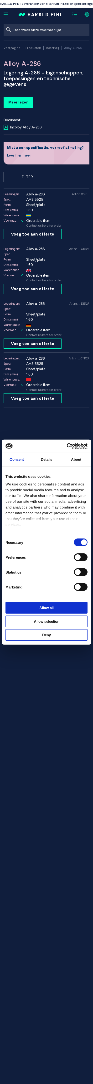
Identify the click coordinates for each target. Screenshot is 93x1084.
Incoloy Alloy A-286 (26, 127)
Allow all (46, 608)
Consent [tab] (17, 459)
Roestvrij (52, 47)
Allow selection (46, 621)
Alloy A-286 (73, 47)
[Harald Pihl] (40, 14)
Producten (33, 47)
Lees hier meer (19, 155)
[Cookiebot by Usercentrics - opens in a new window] (67, 446)
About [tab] (76, 459)
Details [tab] (46, 459)
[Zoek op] (9, 30)
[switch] (81, 557)
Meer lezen (18, 102)
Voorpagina (12, 47)
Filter (27, 177)
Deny (46, 635)
